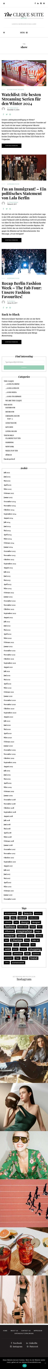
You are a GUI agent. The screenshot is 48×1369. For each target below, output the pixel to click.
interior (21, 935)
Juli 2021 (7, 671)
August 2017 (8, 866)
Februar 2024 (9, 543)
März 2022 (7, 638)
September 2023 (10, 564)
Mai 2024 (7, 530)
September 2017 (10, 862)
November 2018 (9, 804)
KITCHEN (9, 427)
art (20, 913)
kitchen (39, 936)
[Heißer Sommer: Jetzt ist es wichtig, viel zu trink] (24, 1251)
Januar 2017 (8, 895)
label (6, 940)
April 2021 (7, 684)
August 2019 (8, 766)
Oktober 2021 (9, 659)
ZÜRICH (8, 455)
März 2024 (8, 539)
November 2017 (9, 853)
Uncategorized (9, 459)
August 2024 (8, 518)
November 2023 (9, 555)
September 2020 (10, 713)
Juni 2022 (7, 626)
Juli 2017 (7, 870)
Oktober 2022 (9, 609)
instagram (9, 935)
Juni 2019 (7, 775)
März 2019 (8, 787)
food (33, 927)
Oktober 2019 (9, 758)
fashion (10, 927)
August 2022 (8, 617)
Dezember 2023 (10, 551)
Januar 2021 (8, 696)
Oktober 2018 (9, 808)
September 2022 (10, 613)
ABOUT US (14, 1331)
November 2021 (9, 655)
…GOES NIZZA (11, 392)
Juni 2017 (7, 874)
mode (16, 945)
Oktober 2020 (9, 708)
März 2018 (7, 837)
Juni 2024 (7, 526)
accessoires (10, 913)
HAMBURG (9, 442)
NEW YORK (9, 447)
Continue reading (11, 145)
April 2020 (8, 733)
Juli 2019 (7, 771)
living (27, 940)
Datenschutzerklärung (24, 1333)
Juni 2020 (7, 725)
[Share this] (3, 114)
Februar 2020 (9, 742)
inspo (38, 931)
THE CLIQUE (9, 381)
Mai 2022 (7, 630)
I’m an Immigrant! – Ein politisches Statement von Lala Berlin (24, 193)
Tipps (17, 958)
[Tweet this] (6, 114)
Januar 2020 (8, 746)
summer (36, 954)
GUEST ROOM (10, 423)
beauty (28, 913)
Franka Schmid (13, 108)
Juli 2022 (7, 622)
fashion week (22, 927)
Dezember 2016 (10, 899)
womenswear (18, 962)
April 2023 (7, 584)
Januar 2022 (8, 646)
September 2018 (10, 812)
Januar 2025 (8, 497)
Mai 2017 (7, 878)
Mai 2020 (7, 729)
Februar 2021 (9, 692)
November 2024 (10, 506)
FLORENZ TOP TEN (13, 438)
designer (36, 922)
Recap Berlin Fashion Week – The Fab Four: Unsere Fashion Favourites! (22, 289)
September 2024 (10, 514)
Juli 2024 (7, 522)
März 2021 (7, 688)
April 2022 (7, 634)
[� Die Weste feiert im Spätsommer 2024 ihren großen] (24, 1059)
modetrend (24, 945)
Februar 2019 (9, 791)
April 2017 (7, 882)
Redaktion (12, 301)
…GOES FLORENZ (12, 384)
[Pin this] (10, 114)
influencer (9, 931)
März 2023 (7, 588)
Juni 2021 (7, 675)
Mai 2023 (7, 580)
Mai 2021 (7, 680)
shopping (35, 949)
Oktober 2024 (9, 510)
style (27, 953)
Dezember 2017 (9, 849)
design (25, 922)
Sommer (7, 954)
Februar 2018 (9, 841)
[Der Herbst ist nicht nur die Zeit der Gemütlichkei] (24, 1011)
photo (15, 949)
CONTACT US (25, 1331)
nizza (33, 944)
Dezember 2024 (10, 501)
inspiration (24, 931)
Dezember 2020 (10, 700)
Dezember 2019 (10, 750)
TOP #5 (10, 419)
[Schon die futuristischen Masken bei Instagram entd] (24, 1107)
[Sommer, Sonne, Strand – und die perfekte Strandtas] (24, 1299)
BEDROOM (9, 412)
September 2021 (10, 663)
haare (39, 927)
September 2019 (10, 762)
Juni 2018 (7, 824)
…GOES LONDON (12, 388)
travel (25, 958)
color (16, 922)
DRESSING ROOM (14, 184)
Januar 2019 (8, 795)
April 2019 (7, 783)
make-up (35, 940)
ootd (7, 949)
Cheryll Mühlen (13, 202)
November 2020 (10, 704)
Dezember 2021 (9, 651)
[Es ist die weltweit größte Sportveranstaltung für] (24, 1203)
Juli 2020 (7, 721)
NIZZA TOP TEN (11, 451)
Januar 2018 (8, 845)
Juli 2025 (7, 472)
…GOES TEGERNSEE (13, 396)
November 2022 (9, 605)
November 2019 (10, 754)
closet (22, 917)
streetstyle (18, 954)
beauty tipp (38, 913)
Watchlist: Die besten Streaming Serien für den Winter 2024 (21, 99)
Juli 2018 (7, 820)
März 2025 (7, 489)
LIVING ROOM (13, 89)
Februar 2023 (9, 593)
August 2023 (8, 568)
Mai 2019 (7, 779)
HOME (5, 1331)
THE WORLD (9, 435)
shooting (23, 949)
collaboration (33, 918)
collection (8, 922)
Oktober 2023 (9, 559)
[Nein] (45, 1363)
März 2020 (8, 737)
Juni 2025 (7, 477)
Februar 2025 (9, 493)
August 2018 (8, 816)
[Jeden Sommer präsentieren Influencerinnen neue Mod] (24, 1155)
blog (13, 918)
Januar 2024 (8, 547)
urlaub (7, 962)
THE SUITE (21, 89)
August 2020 (8, 717)
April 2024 (7, 535)
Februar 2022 (9, 642)
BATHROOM (10, 408)
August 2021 (8, 667)
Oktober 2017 (9, 858)
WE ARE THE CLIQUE (13, 401)
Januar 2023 (8, 597)
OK (25, 1366)
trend (33, 958)
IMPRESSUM (38, 1331)
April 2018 (7, 833)
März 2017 (7, 887)
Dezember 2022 (10, 601)
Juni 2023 (7, 576)
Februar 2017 (9, 891)
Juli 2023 (7, 572)
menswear (8, 944)
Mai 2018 (7, 829)
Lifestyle (16, 940)
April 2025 (7, 485)
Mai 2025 (7, 481)
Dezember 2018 (10, 800)
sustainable (8, 958)
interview (30, 936)
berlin (6, 918)
